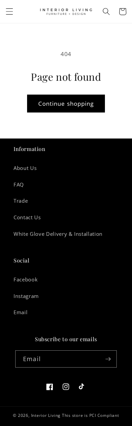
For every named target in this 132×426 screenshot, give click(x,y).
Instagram (26, 296)
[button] (9, 11)
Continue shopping (66, 103)
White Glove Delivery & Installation (58, 233)
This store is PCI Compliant (90, 415)
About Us (25, 168)
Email (20, 312)
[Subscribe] (108, 359)
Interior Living (46, 415)
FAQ (19, 184)
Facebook (26, 279)
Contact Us (27, 217)
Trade (21, 200)
